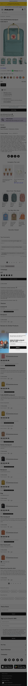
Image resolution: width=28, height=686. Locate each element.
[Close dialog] (26, 334)
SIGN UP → (18, 347)
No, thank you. (18, 349)
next (25, 173)
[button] (26, 198)
